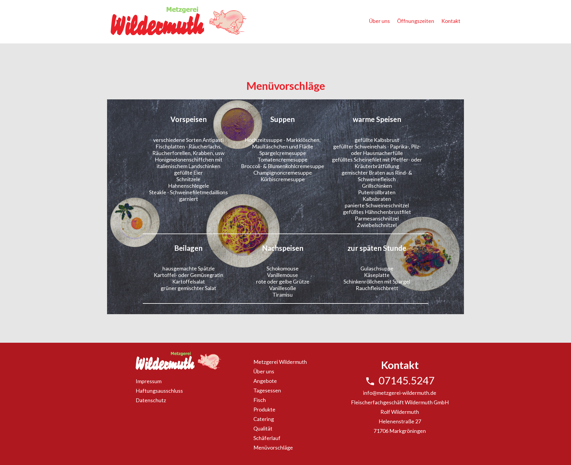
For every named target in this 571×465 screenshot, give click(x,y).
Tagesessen (267, 390)
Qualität (262, 428)
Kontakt (450, 21)
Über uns (379, 21)
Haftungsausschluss (159, 390)
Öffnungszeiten (415, 21)
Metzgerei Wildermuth (280, 361)
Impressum (148, 381)
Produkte (264, 409)
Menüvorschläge (273, 447)
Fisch (259, 400)
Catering (263, 419)
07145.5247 (399, 380)
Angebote (265, 381)
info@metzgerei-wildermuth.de (399, 392)
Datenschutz (151, 400)
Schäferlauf (266, 438)
